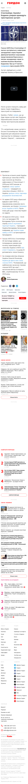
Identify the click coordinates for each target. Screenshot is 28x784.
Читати (22, 298)
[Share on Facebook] (10, 286)
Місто (2, 661)
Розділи (16, 625)
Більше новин (14, 576)
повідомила (5, 66)
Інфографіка (4, 652)
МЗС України (10, 289)
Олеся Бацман (20, 684)
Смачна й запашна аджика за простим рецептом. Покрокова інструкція (15, 601)
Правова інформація (6, 715)
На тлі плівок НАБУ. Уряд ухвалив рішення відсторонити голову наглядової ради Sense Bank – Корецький (14, 473)
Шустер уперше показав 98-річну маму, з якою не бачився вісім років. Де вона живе (15, 615)
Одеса (2, 670)
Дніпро (3, 678)
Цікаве (2, 655)
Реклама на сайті (5, 712)
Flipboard (19, 690)
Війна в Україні (5, 629)
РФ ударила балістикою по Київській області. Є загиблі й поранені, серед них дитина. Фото (13, 509)
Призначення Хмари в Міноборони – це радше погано (14, 480)
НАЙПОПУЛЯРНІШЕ (7, 450)
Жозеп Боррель (22, 292)
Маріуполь (4, 680)
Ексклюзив (17, 644)
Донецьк (3, 673)
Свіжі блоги (5, 360)
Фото (15, 647)
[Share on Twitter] (13, 286)
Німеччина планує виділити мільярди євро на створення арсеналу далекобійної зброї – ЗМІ (14, 564)
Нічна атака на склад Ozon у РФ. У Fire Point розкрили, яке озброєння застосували (17, 557)
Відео (15, 650)
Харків (2, 675)
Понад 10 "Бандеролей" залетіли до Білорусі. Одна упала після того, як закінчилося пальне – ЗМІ (12, 517)
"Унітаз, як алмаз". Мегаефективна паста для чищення (14, 607)
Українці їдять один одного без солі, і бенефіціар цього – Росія (12, 363)
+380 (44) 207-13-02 (10, 728)
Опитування (17, 652)
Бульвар (4, 333)
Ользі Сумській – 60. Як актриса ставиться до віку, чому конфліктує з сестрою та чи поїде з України (9, 349)
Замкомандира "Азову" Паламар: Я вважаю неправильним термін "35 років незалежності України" (15, 488)
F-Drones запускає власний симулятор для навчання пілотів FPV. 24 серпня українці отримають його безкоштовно (13, 524)
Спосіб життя (4, 647)
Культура (3, 642)
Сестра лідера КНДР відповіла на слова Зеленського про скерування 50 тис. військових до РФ (15, 463)
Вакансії (3, 707)
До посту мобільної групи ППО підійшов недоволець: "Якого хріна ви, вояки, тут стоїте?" (13, 370)
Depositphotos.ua (21, 748)
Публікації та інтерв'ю (20, 631)
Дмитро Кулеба (12, 292)
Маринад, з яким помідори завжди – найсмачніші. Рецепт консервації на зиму (15, 593)
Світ (10, 330)
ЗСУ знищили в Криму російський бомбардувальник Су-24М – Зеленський (13, 543)
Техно (2, 644)
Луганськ (3, 683)
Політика (8, 7)
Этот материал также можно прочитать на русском (14, 23)
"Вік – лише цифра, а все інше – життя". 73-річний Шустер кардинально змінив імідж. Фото (14, 585)
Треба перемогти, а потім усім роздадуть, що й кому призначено (12, 385)
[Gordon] (13, 3)
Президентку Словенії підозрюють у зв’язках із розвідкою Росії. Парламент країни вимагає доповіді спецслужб (12, 537)
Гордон (3, 7)
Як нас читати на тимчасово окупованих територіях (7, 719)
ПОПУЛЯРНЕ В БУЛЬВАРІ (10, 580)
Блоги (15, 636)
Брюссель (17, 289)
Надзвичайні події (6, 650)
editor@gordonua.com (10, 730)
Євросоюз (4, 292)
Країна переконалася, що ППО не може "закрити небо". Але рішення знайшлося (15, 455)
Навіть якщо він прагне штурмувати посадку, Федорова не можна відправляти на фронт (13, 378)
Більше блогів (14, 397)
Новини (3, 625)
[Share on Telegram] (17, 286)
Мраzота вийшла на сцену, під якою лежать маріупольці (13, 391)
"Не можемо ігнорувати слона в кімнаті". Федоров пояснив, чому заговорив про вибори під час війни (13, 571)
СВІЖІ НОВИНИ (6, 502)
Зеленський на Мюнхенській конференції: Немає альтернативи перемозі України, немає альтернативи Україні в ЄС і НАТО (9, 324)
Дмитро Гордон (21, 665)
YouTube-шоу (17, 655)
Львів (2, 667)
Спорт (2, 639)
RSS (18, 692)
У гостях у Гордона (19, 634)
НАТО (3, 289)
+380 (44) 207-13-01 (10, 725)
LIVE (15, 642)
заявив (15, 115)
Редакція (3, 709)
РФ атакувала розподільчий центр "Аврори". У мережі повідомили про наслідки (11, 550)
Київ (2, 665)
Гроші (2, 634)
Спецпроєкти (17, 657)
